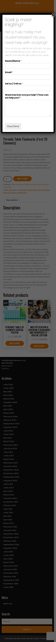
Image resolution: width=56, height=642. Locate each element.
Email (9, 72)
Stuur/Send (13, 126)
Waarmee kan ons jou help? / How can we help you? (27, 96)
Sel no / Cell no (14, 83)
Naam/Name (13, 61)
